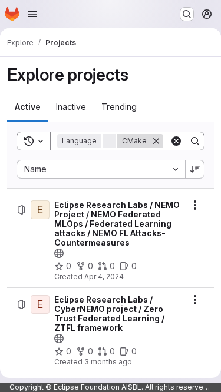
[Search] (195, 141)
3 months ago (108, 361)
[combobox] (101, 169)
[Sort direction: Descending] (195, 169)
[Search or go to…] (187, 14)
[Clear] (176, 141)
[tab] (27, 107)
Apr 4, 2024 (104, 276)
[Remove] (156, 141)
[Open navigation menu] (32, 14)
